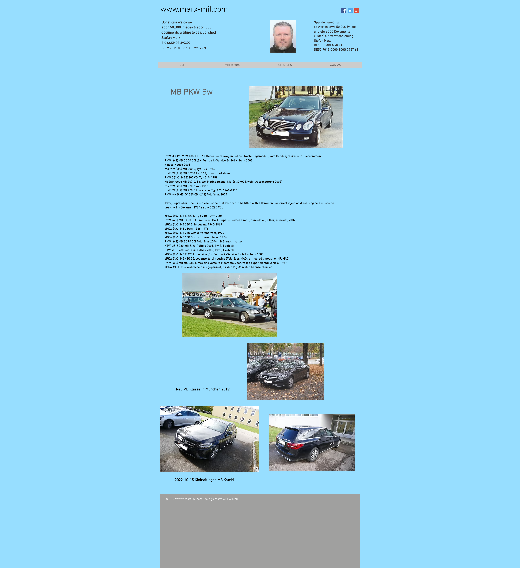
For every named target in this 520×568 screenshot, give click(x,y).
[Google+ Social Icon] (356, 10)
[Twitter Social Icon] (350, 10)
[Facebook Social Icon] (343, 10)
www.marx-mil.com (194, 9)
